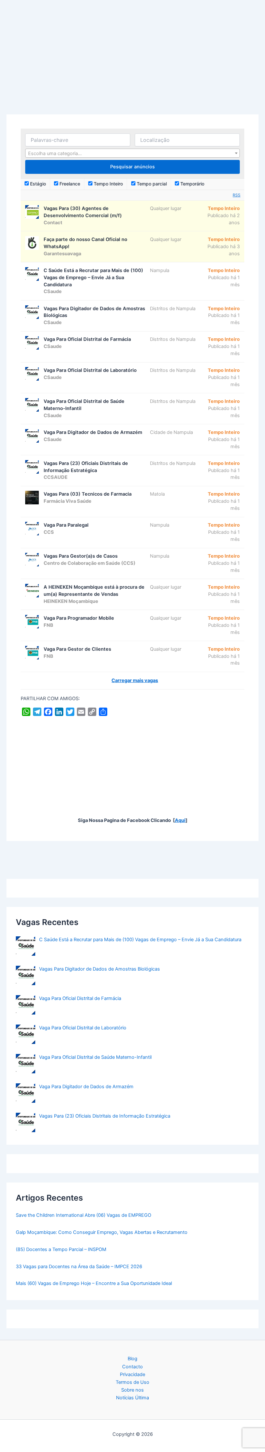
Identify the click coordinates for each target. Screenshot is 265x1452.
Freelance (69, 183)
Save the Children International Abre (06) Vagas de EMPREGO (83, 1215)
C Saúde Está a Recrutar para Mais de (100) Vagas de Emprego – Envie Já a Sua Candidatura (140, 939)
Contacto (132, 1367)
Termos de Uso (132, 1382)
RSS (236, 195)
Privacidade (132, 1374)
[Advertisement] (132, 66)
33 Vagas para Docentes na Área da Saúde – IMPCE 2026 (79, 1266)
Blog (132, 1359)
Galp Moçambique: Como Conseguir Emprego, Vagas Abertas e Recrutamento (101, 1232)
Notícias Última (132, 1398)
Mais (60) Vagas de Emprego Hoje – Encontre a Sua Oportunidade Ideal (94, 1283)
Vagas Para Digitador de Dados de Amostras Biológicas (99, 969)
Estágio (37, 183)
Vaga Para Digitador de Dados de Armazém (86, 1086)
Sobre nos (132, 1390)
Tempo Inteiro (107, 183)
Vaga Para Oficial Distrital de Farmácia (80, 998)
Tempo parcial (151, 183)
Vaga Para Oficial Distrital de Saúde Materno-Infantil (95, 1057)
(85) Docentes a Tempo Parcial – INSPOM (61, 1249)
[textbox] (132, 153)
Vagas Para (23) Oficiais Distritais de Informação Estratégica (104, 1116)
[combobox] (132, 153)
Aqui (180, 820)
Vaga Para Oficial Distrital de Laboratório (82, 1028)
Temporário (191, 183)
